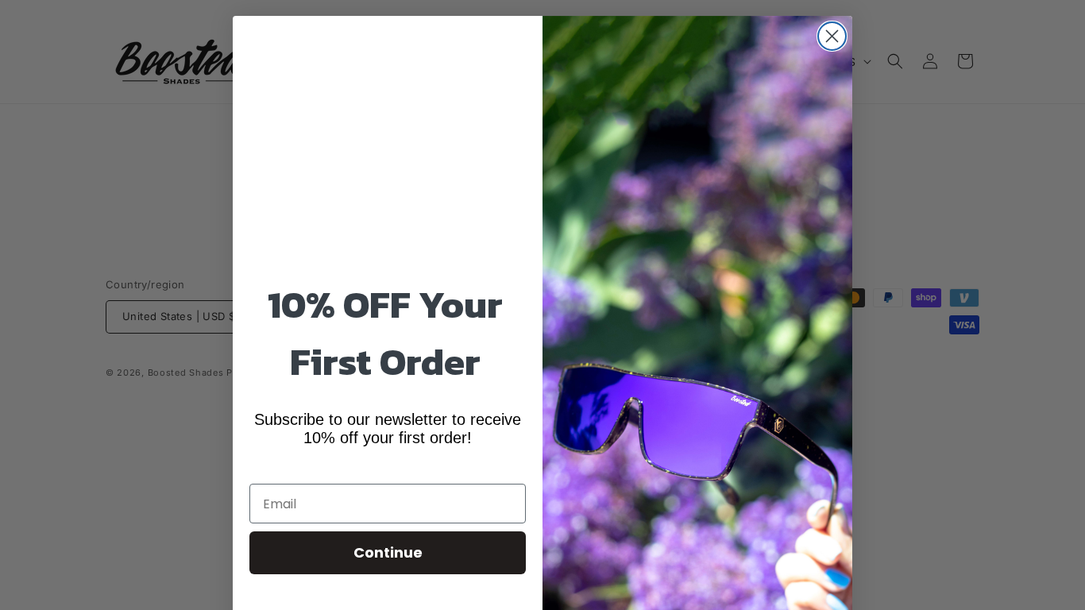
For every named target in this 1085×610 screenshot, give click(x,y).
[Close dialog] (832, 36)
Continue (388, 552)
